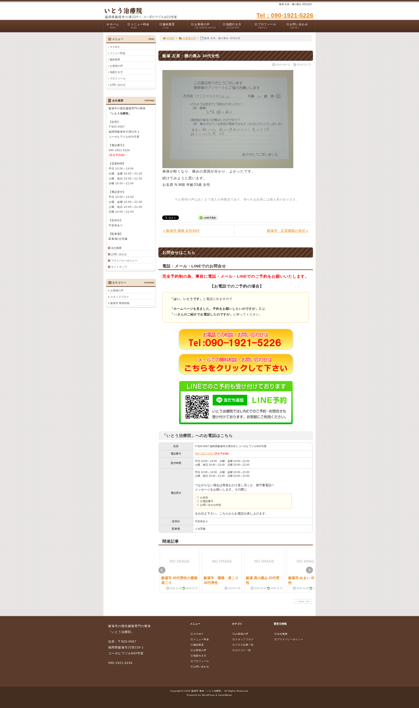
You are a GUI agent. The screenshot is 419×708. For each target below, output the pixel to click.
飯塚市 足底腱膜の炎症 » (287, 231)
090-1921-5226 (204, 453)
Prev (161, 570)
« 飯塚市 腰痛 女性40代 (181, 231)
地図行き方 (233, 26)
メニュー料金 (140, 26)
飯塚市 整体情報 (119, 303)
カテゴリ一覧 (243, 650)
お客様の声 (205, 26)
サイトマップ (119, 266)
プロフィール (267, 26)
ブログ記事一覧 (244, 644)
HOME (171, 38)
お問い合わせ (299, 26)
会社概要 (116, 248)
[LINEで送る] (207, 217)
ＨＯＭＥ (115, 46)
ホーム (114, 26)
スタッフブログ (119, 296)
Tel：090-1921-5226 (284, 15)
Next (309, 570)
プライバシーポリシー (124, 260)
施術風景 (169, 26)
